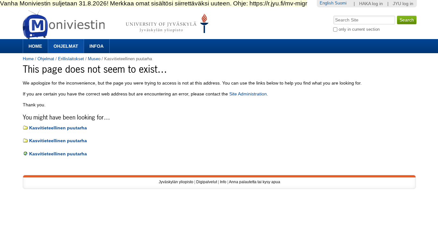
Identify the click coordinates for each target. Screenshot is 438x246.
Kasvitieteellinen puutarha (58, 128)
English (326, 3)
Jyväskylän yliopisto (176, 182)
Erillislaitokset (71, 58)
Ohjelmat (66, 46)
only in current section (359, 29)
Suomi (341, 3)
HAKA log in (371, 3)
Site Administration (248, 94)
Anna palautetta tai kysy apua (254, 182)
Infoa (96, 46)
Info (223, 182)
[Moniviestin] (117, 36)
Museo (94, 58)
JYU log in (403, 3)
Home (35, 46)
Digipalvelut (206, 182)
